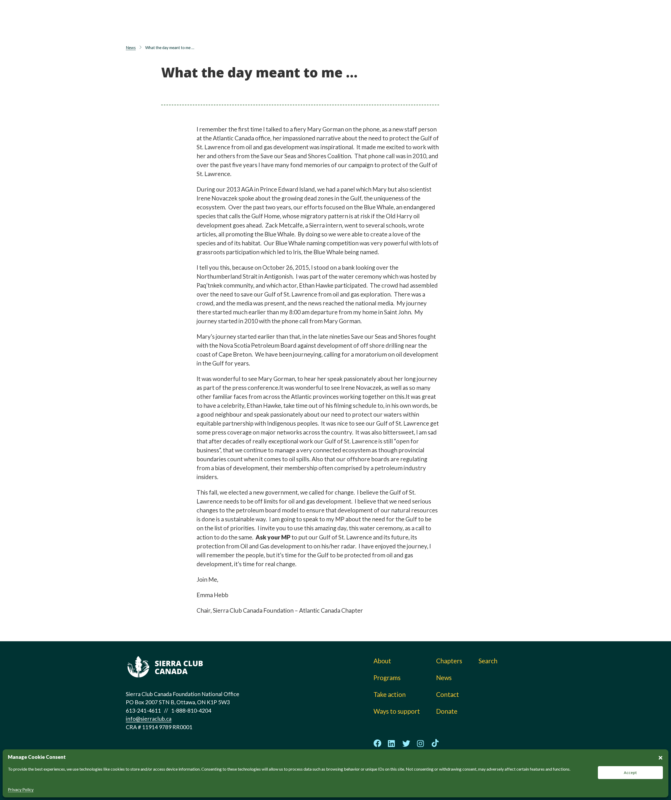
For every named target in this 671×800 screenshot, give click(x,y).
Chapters (455, 17)
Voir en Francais (514, 31)
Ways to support (390, 29)
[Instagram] (421, 743)
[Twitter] (406, 743)
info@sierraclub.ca (148, 718)
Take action (383, 17)
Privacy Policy (21, 789)
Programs (324, 29)
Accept (630, 772)
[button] (660, 757)
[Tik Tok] (435, 743)
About (319, 17)
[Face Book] (377, 743)
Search (488, 661)
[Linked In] (392, 743)
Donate (512, 18)
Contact (447, 694)
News (450, 29)
